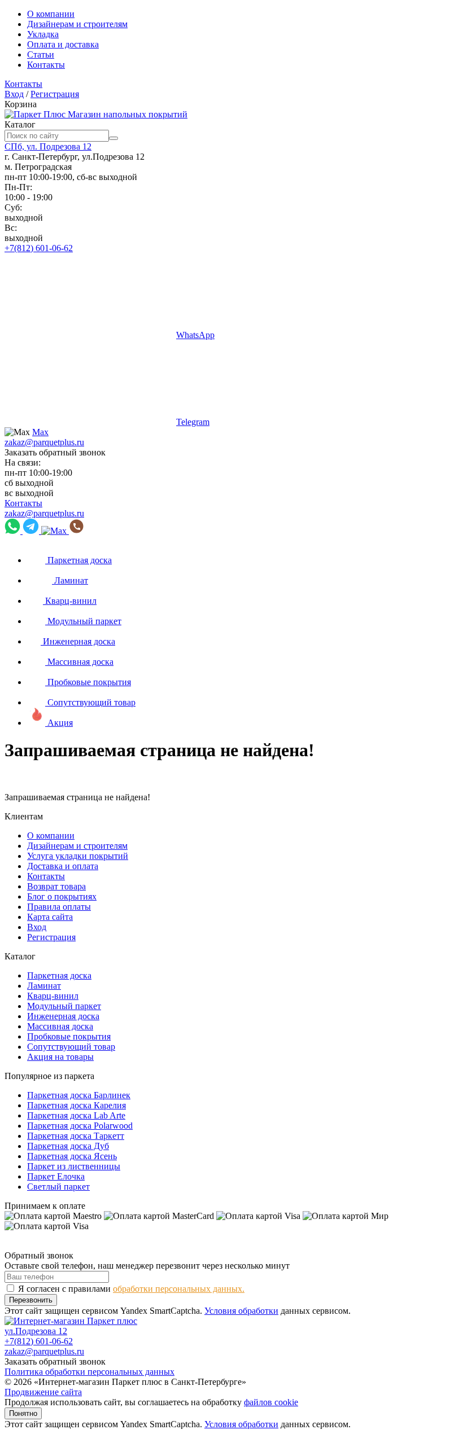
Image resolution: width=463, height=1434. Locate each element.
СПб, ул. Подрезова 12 (48, 146)
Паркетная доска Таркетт (75, 1136)
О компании (51, 14)
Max (40, 432)
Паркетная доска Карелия (76, 1105)
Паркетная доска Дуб (68, 1146)
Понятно (23, 1413)
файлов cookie (271, 1402)
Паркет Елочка (56, 1176)
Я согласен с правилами (131, 1288)
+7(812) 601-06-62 (39, 248)
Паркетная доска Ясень (72, 1156)
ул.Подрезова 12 (36, 1331)
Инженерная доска (63, 1016)
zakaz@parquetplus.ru (44, 442)
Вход (14, 94)
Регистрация (54, 94)
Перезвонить (31, 1300)
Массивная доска (60, 1026)
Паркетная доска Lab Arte (76, 1115)
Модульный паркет (64, 1006)
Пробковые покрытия (69, 1036)
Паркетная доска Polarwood (80, 1125)
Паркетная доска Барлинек (78, 1095)
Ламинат (44, 985)
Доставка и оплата (62, 866)
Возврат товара (56, 886)
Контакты (46, 64)
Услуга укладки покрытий (77, 856)
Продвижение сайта (43, 1392)
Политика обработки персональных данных (89, 1371)
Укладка (43, 34)
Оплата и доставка (63, 44)
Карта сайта (50, 917)
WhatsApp (195, 335)
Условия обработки (241, 1310)
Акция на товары (60, 1057)
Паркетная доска (59, 975)
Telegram (192, 422)
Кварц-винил (52, 996)
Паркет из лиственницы (73, 1166)
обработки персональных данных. (178, 1288)
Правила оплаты (59, 906)
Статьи (40, 54)
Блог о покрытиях (62, 896)
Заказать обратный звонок (55, 452)
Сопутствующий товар (71, 1046)
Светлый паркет (58, 1186)
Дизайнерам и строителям (77, 24)
